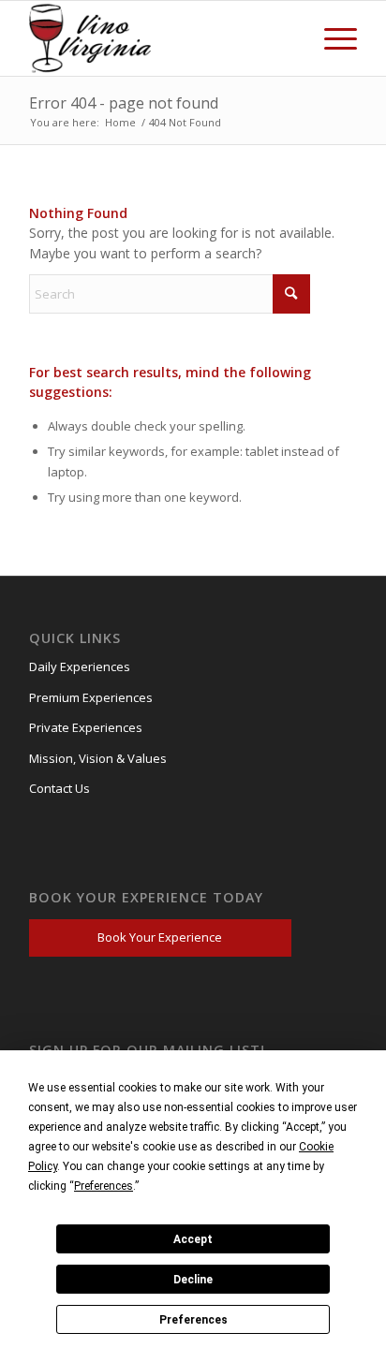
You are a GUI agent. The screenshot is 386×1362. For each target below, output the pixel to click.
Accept (193, 1239)
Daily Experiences (79, 666)
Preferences (193, 1319)
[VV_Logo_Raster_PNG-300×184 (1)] (94, 38)
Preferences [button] (103, 1186)
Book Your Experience (159, 937)
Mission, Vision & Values (98, 758)
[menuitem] (331, 38)
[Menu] (331, 38)
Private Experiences (85, 727)
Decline (193, 1279)
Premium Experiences (91, 697)
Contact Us (59, 788)
